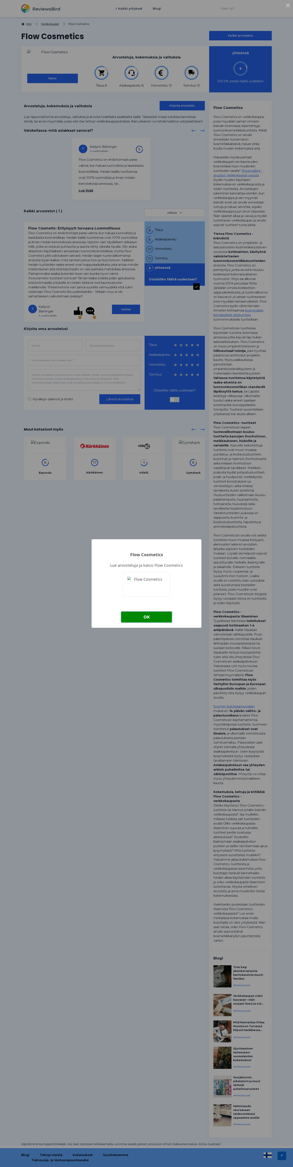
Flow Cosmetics (146, 555)
